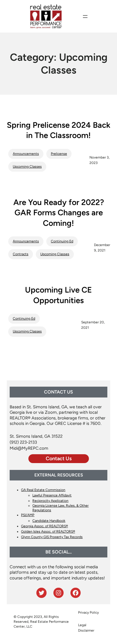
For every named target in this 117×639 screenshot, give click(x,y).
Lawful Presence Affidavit (52, 495)
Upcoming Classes (27, 167)
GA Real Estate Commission (43, 490)
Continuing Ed (62, 241)
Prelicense (59, 154)
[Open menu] (85, 16)
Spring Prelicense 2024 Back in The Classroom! (58, 130)
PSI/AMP (27, 515)
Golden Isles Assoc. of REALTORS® (48, 531)
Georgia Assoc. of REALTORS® (44, 526)
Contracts (20, 254)
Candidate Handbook (48, 521)
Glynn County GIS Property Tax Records (52, 537)
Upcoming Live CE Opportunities (58, 295)
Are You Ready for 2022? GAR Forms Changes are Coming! (58, 212)
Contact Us (59, 458)
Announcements (26, 154)
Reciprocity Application (50, 501)
